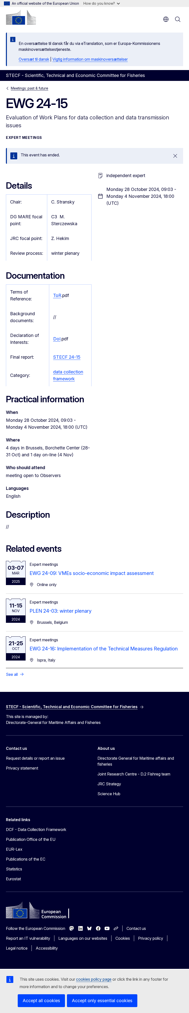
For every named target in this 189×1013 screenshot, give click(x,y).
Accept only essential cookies (102, 1000)
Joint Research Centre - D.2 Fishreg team (133, 774)
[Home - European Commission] (21, 17)
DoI (57, 338)
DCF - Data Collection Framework (36, 829)
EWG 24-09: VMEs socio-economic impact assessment (92, 573)
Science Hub (108, 793)
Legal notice (17, 948)
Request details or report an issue (35, 758)
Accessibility (47, 948)
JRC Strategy (109, 783)
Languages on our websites (82, 938)
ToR (57, 295)
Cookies (122, 938)
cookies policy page (93, 979)
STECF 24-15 (66, 357)
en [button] (165, 19)
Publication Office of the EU (30, 839)
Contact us (136, 928)
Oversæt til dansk (34, 59)
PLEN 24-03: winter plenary (61, 611)
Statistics (14, 868)
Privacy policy (150, 938)
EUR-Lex (14, 849)
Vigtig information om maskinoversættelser (90, 59)
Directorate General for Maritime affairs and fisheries (135, 761)
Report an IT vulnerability (28, 938)
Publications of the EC (25, 859)
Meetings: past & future (29, 88)
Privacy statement (22, 768)
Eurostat (13, 878)
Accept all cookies (41, 1000)
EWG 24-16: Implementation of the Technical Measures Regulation (104, 649)
